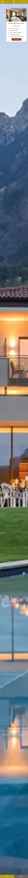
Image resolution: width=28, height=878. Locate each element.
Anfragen (21, 876)
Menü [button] (2, 2)
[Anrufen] (23, 2)
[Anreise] (20, 2)
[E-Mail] (25, 2)
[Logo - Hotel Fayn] (14, 1)
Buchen (7, 876)
